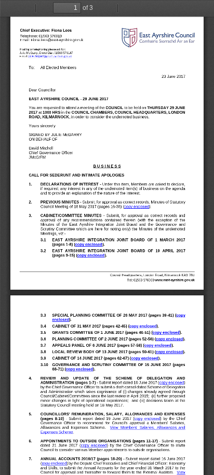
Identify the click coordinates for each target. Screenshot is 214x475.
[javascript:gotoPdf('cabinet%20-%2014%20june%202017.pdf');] (144, 359)
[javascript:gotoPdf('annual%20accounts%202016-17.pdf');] (54, 463)
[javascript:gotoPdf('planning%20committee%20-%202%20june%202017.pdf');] (169, 339)
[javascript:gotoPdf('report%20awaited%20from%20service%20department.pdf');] (181, 472)
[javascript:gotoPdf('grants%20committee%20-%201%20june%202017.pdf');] (166, 333)
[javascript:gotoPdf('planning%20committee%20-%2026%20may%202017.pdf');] (181, 315)
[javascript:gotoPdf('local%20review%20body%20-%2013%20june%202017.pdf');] (169, 352)
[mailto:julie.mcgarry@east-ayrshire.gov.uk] (50, 56)
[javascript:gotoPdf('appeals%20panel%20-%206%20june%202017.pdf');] (157, 346)
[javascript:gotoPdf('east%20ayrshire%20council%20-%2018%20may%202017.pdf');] (137, 206)
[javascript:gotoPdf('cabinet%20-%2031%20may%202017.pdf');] (142, 327)
